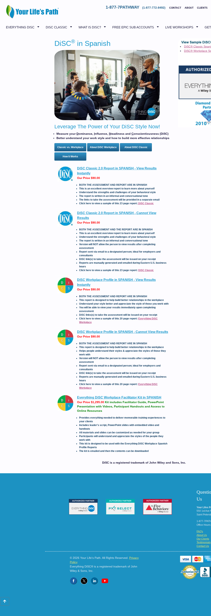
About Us (202, 535)
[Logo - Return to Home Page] (31, 13)
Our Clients (203, 538)
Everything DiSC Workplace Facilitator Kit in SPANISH (119, 397)
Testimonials (204, 542)
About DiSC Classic (136, 147)
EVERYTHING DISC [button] (20, 27)
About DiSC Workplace (103, 147)
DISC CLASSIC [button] (56, 27)
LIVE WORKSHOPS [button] (179, 27)
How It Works (70, 156)
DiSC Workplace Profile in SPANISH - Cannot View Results (122, 332)
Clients (202, 7)
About (189, 7)
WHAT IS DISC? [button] (90, 27)
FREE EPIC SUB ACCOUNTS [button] (133, 27)
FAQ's (200, 531)
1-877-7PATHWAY (136, 7)
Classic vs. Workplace (70, 147)
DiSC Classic (146, 203)
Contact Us (203, 546)
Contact (175, 7)
